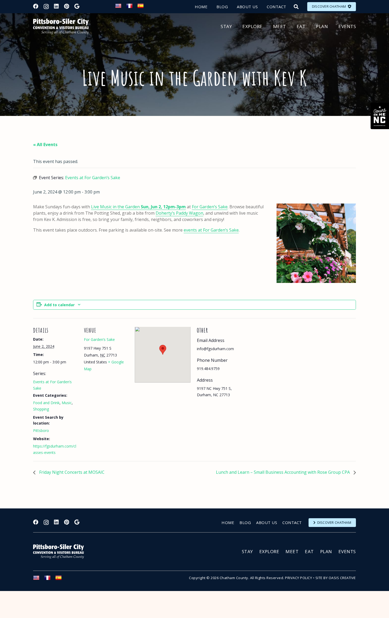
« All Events (45, 144)
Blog (245, 522)
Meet (292, 551)
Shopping (41, 409)
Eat (309, 551)
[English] (120, 7)
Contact (292, 522)
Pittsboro (41, 430)
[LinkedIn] (56, 6)
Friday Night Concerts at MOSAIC (71, 472)
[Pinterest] (66, 6)
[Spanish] (142, 7)
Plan (326, 551)
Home (227, 522)
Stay (247, 551)
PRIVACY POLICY (298, 577)
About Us (266, 522)
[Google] (76, 6)
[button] (296, 6)
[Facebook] (35, 6)
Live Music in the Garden (138, 207)
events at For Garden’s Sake (211, 230)
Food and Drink (46, 402)
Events (347, 551)
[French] (131, 7)
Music (67, 402)
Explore (269, 551)
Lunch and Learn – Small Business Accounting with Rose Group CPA (283, 472)
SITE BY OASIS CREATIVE (335, 577)
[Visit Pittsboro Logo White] (61, 551)
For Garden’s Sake (210, 207)
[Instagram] (46, 7)
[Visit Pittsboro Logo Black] (61, 26)
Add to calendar (59, 304)
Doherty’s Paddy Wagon (179, 213)
